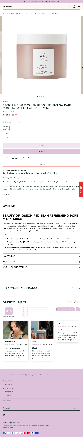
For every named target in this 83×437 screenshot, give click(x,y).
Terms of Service (8, 388)
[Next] (64, 1)
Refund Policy (7, 384)
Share (7, 194)
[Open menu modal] (79, 6)
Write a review (65, 309)
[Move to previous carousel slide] (74, 288)
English (4, 422)
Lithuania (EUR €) (16, 422)
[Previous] (18, 1)
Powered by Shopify (8, 427)
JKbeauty (15, 426)
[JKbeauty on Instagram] (4, 415)
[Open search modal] (70, 6)
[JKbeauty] (7, 6)
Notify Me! (41, 164)
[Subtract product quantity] (4, 138)
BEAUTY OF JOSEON (10, 111)
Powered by (71, 302)
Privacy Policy (7, 381)
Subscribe (76, 408)
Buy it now (41, 151)
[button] (78, 309)
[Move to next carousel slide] (78, 288)
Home (4, 14)
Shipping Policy (8, 391)
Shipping (15, 158)
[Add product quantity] (11, 138)
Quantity (5, 134)
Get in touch (7, 395)
